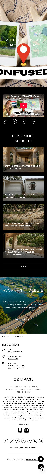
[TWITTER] (29, 441)
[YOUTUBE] (23, 441)
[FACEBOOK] (6, 441)
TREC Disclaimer (23, 392)
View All (23, 266)
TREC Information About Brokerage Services (23, 389)
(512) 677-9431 (13, 359)
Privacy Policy (33, 459)
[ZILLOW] (35, 441)
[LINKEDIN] (17, 441)
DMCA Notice (23, 424)
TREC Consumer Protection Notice (23, 386)
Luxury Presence (29, 447)
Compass (8, 399)
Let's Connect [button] (23, 320)
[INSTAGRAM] (12, 441)
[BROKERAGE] (41, 441)
